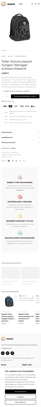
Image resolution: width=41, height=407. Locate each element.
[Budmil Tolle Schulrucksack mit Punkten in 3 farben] (27, 302)
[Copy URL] (24, 161)
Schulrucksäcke (20, 56)
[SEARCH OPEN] (32, 4)
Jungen (10, 156)
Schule (10, 56)
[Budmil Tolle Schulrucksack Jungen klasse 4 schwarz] (9, 302)
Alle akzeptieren (20, 391)
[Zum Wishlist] (16, 296)
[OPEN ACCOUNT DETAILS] (36, 4)
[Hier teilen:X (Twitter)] (9, 161)
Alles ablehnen (20, 402)
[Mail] (20, 161)
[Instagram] (7, 353)
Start (3, 56)
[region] (20, 387)
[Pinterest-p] (12, 353)
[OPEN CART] (39, 4)
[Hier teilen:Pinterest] (16, 161)
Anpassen (20, 397)
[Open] (21, 3)
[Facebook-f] (3, 353)
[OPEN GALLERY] (20, 30)
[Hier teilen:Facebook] (12, 161)
